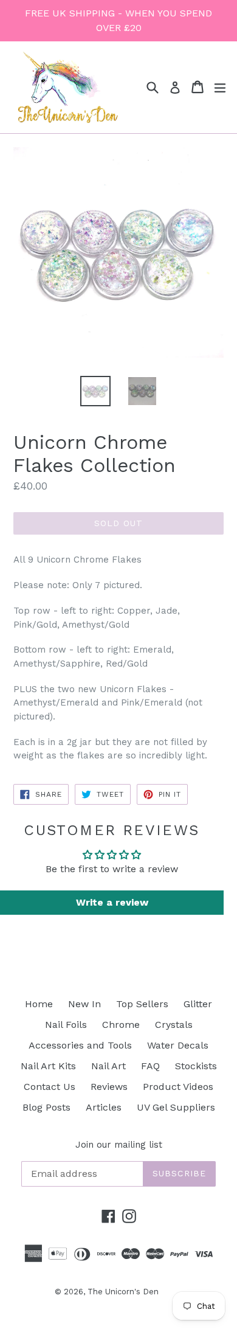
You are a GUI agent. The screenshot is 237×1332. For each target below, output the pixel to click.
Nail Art (108, 1066)
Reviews (109, 1086)
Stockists (196, 1066)
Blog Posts (46, 1107)
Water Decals (177, 1045)
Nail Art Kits (48, 1066)
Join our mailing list (118, 1144)
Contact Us (49, 1086)
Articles (104, 1107)
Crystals (174, 1024)
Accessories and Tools (80, 1045)
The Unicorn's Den (123, 1291)
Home (39, 1004)
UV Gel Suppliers (176, 1107)
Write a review (112, 902)
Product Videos (178, 1086)
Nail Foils (66, 1024)
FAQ (150, 1066)
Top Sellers (142, 1004)
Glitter (198, 1004)
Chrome (121, 1024)
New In (84, 1004)
